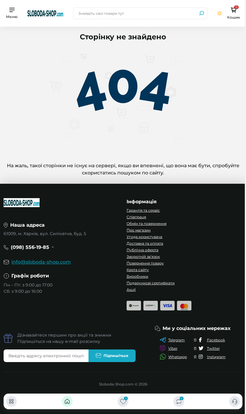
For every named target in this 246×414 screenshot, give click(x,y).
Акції (131, 289)
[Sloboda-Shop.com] (45, 13)
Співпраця (136, 217)
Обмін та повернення (146, 223)
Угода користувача (144, 236)
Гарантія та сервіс (143, 210)
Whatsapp (177, 357)
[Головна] (67, 401)
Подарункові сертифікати (151, 283)
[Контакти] (234, 401)
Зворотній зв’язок (143, 256)
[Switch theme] (219, 13)
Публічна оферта (142, 250)
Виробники (137, 276)
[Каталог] (11, 401)
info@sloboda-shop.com (41, 262)
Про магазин (139, 230)
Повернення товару (145, 263)
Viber (173, 348)
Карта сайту (138, 269)
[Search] (201, 13)
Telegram (176, 340)
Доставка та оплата (145, 243)
